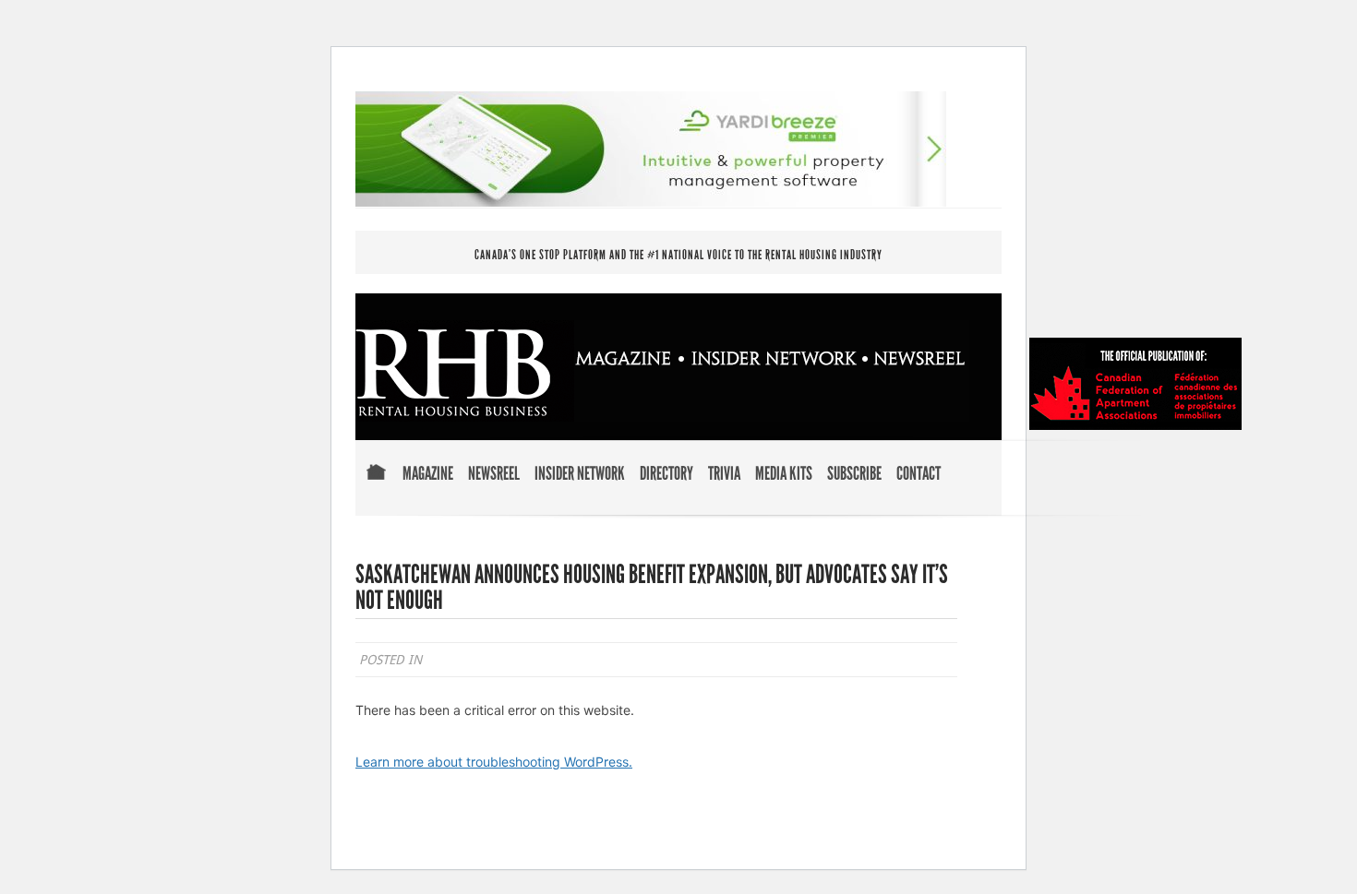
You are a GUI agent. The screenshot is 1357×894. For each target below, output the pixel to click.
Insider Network (579, 474)
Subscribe (854, 474)
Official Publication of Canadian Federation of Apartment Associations (1135, 384)
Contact (918, 474)
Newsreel (494, 474)
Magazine (427, 474)
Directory (666, 474)
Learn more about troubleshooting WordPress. (493, 761)
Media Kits (783, 474)
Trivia (724, 474)
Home (375, 485)
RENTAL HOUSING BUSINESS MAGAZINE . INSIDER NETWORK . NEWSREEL (662, 371)
